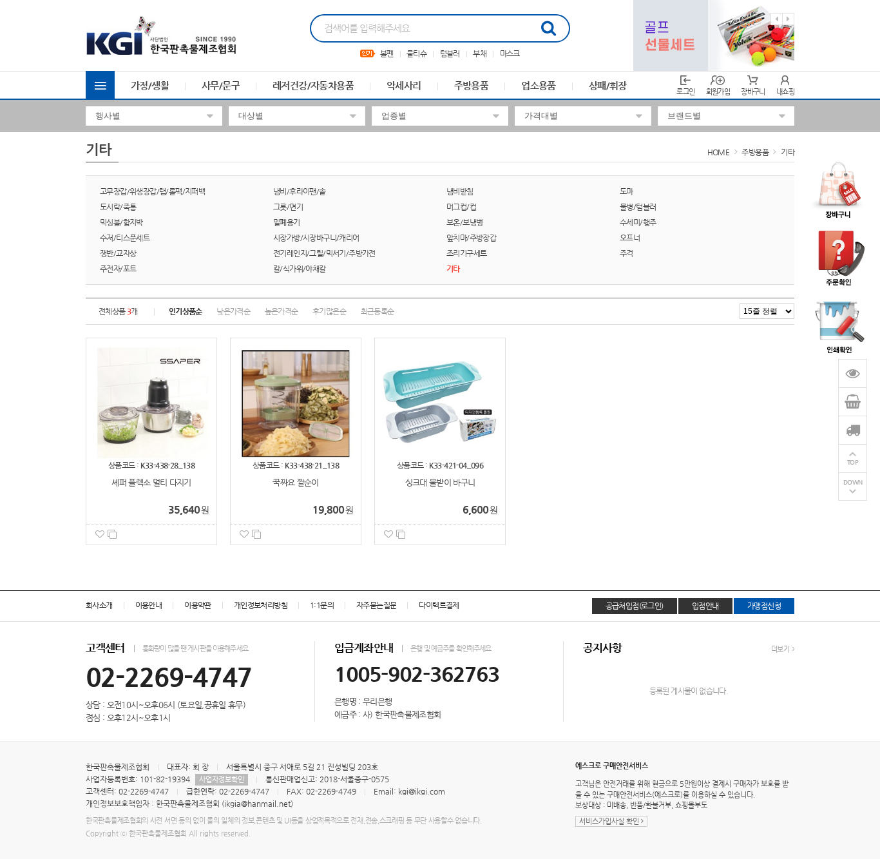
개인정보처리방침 (260, 605)
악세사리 (404, 85)
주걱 (626, 253)
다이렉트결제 (439, 605)
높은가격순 (281, 311)
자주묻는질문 (376, 605)
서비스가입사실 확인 (610, 821)
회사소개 (99, 605)
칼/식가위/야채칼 (299, 268)
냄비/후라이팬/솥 (299, 191)
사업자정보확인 (221, 779)
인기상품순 (185, 311)
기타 (787, 152)
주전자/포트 (118, 268)
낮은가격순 (233, 311)
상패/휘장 (608, 85)
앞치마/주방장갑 (471, 237)
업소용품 (538, 85)
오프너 (630, 237)
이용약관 (197, 605)
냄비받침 (459, 191)
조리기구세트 (466, 253)
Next (788, 19)
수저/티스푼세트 (124, 237)
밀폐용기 (286, 222)
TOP (853, 462)
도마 (626, 191)
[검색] (548, 28)
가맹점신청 (764, 605)
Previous (776, 19)
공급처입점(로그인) (635, 605)
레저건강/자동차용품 (313, 85)
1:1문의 (322, 605)
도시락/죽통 (118, 206)
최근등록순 (377, 311)
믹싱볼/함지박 (121, 222)
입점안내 (705, 605)
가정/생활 (150, 85)
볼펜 (387, 53)
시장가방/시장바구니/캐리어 (316, 237)
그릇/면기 (288, 206)
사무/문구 (221, 85)
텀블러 (450, 53)
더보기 (780, 649)
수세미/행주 (638, 222)
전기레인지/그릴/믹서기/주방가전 (324, 253)
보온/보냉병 (464, 222)
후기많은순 (329, 311)
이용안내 (148, 605)
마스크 (510, 53)
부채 (479, 53)
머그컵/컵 (461, 206)
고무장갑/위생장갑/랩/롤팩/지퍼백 (152, 191)
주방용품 (471, 85)
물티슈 (416, 53)
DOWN (853, 482)
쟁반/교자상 (118, 253)
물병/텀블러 (638, 206)
